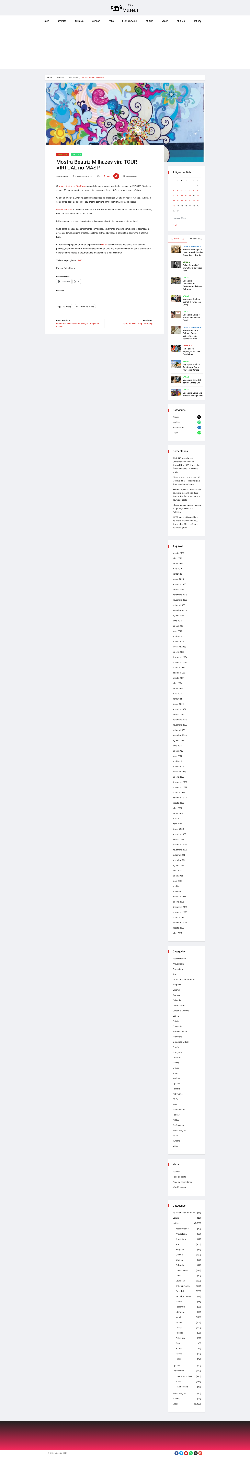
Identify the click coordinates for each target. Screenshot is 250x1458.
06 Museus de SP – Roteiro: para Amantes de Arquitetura (186, 480)
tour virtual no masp (85, 307)
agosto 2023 (178, 740)
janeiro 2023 (178, 777)
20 (190, 200)
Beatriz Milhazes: (64, 209)
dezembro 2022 (180, 782)
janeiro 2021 (178, 902)
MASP (104, 244)
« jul (175, 225)
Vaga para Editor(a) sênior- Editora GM (192, 381)
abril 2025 (177, 636)
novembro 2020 (180, 912)
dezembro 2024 (180, 657)
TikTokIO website (181, 458)
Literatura (177, 1057)
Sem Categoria (179, 1130)
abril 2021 (177, 886)
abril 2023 (177, 761)
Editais (149, 21)
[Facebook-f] (176, 1453)
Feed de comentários (182, 1182)
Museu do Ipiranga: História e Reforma (187, 508)
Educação (177, 1026)
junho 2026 (178, 563)
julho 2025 (177, 621)
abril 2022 (177, 824)
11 (182, 195)
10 (178, 195)
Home (46, 21)
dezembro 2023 (180, 719)
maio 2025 (177, 631)
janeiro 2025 (178, 652)
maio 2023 (177, 756)
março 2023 (178, 766)
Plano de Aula (129, 21)
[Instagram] (196, 1453)
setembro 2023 (180, 735)
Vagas (165, 21)
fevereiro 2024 (179, 709)
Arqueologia (178, 964)
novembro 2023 (180, 725)
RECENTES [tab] (197, 238)
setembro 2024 (180, 673)
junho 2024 (178, 688)
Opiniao (181, 21)
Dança (176, 1016)
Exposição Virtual (181, 1042)
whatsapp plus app (182, 505)
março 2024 (178, 704)
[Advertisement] (125, 48)
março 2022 (178, 829)
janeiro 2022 (178, 839)
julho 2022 (177, 808)
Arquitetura (178, 969)
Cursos (96, 21)
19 (186, 200)
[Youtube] (186, 1453)
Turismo (79, 21)
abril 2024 (177, 699)
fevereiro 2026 (179, 584)
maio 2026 (177, 568)
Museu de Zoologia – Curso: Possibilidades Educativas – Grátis (193, 252)
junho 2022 (178, 813)
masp (68, 307)
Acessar (176, 1171)
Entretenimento (180, 1031)
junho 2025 (178, 626)
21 (194, 200)
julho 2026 (177, 558)
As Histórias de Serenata (184, 979)
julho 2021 (177, 870)
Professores (178, 427)
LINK (79, 260)
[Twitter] (181, 1453)
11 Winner (177, 517)
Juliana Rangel (62, 176)
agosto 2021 (178, 865)
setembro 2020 (180, 922)
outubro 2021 (179, 855)
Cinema (176, 990)
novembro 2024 (180, 662)
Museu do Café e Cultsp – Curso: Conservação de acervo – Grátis (190, 334)
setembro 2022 (180, 798)
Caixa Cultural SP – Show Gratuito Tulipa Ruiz (192, 268)
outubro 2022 (179, 792)
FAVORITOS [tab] (179, 238)
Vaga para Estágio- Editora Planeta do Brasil (191, 317)
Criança (176, 995)
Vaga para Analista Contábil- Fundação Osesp (192, 302)
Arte (175, 974)
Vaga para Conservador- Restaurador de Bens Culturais (192, 285)
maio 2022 (177, 818)
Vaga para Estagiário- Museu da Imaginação (193, 394)
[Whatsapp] (191, 1453)
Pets (175, 1104)
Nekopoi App (179, 489)
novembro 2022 (180, 787)
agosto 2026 (178, 553)
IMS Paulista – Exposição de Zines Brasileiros (191, 351)
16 (174, 200)
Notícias (60, 77)
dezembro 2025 (180, 595)
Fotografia (177, 1052)
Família (176, 1047)
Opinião (176, 1083)
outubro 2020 (179, 917)
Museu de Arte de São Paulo (72, 186)
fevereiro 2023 (179, 771)
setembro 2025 (180, 610)
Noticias (61, 21)
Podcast (176, 1115)
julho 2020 (177, 933)
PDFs (111, 21)
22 (198, 200)
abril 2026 (177, 574)
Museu (176, 1068)
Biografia (177, 984)
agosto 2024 (178, 678)
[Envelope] (200, 1453)
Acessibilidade (179, 958)
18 (182, 200)
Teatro (176, 1135)
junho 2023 (178, 751)
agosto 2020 (178, 928)
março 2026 (178, 579)
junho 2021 (178, 876)
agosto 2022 (178, 803)
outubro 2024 (179, 667)
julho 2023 (177, 745)
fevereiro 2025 (179, 647)
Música (186, 262)
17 (178, 200)
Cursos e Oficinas (192, 247)
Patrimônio (178, 1094)
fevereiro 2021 (179, 896)
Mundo (176, 1063)
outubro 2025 (179, 605)
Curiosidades (179, 1005)
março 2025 (178, 641)
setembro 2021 (180, 860)
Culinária (177, 1000)
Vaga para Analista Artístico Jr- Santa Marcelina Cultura (191, 367)
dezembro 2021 (180, 844)
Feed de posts (179, 1177)
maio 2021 (177, 881)
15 (198, 195)
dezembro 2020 (180, 907)
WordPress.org (179, 1187)
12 (186, 195)
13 (190, 195)
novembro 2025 (180, 600)
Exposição (73, 77)
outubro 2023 (179, 730)
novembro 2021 (180, 850)
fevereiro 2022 (179, 834)
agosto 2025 (178, 615)
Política (176, 1120)
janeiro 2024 (178, 714)
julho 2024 (177, 683)
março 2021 (178, 891)
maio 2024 (177, 693)
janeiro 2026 (178, 589)
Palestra (176, 1089)
